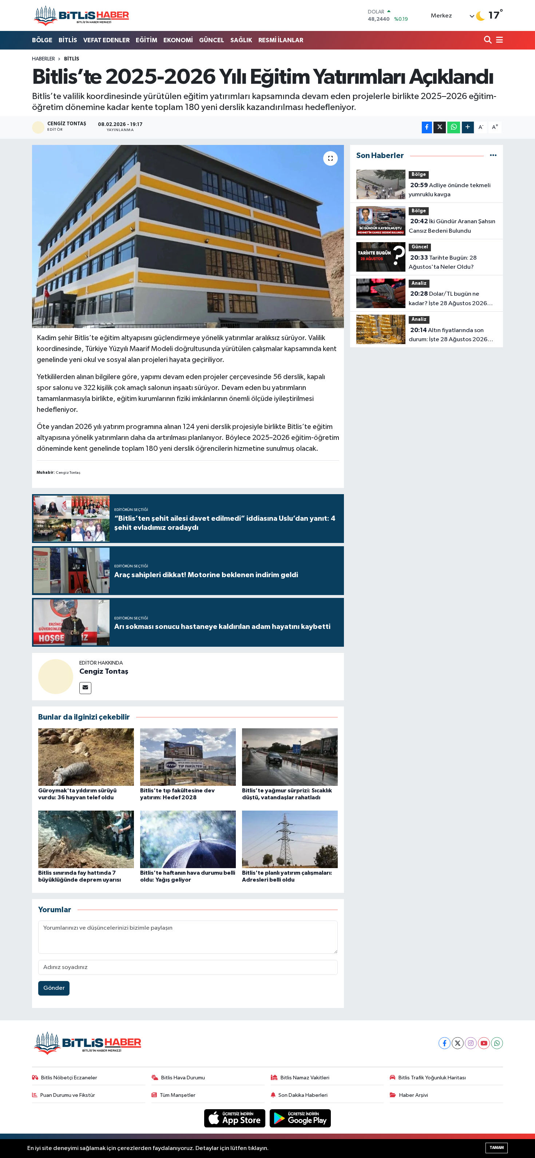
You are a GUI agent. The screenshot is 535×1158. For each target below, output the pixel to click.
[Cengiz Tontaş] (55, 676)
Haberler (43, 59)
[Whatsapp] (497, 1043)
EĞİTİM (146, 40)
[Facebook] (445, 1043)
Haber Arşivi (413, 1095)
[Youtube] (484, 1043)
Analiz (419, 283)
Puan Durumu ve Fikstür (67, 1095)
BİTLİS (68, 40)
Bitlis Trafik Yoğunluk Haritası (432, 1077)
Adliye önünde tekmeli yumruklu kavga (450, 190)
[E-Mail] (85, 688)
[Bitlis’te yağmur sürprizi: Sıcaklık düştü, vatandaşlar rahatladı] (290, 757)
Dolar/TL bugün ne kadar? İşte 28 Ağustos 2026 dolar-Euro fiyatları (448, 299)
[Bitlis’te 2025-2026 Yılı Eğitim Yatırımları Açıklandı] (188, 236)
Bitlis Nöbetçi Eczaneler (69, 1077)
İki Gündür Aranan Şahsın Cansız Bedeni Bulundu (452, 226)
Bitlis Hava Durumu (183, 1077)
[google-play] (300, 1118)
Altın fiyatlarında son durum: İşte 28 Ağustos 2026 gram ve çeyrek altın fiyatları (448, 335)
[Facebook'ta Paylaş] (427, 128)
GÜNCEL (211, 40)
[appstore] (235, 1118)
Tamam (497, 1148)
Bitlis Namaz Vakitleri (305, 1077)
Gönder (54, 988)
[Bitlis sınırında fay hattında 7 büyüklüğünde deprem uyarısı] (86, 839)
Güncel (420, 247)
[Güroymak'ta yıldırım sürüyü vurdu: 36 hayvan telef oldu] (86, 757)
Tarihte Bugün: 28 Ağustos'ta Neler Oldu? (443, 263)
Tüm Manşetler (177, 1095)
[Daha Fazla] (468, 128)
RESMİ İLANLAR (280, 40)
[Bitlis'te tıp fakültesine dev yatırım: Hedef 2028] (188, 757)
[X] (458, 1043)
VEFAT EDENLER (106, 40)
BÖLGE (42, 40)
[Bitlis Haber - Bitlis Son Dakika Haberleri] (81, 15)
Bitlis (71, 59)
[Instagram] (471, 1043)
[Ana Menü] (498, 40)
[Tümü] (493, 156)
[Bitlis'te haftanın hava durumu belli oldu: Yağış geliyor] (188, 839)
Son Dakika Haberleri (303, 1095)
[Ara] (488, 40)
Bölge (419, 174)
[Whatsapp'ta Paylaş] (453, 128)
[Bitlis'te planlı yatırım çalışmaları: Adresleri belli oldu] (290, 839)
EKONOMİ (178, 40)
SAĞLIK (241, 40)
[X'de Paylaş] (439, 128)
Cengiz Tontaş (103, 671)
